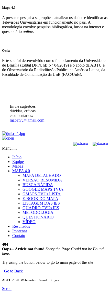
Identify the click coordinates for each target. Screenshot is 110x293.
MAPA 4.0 (21, 171)
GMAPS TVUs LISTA (42, 194)
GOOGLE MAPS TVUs (43, 189)
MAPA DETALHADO (42, 175)
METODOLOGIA (38, 212)
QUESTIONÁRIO (38, 217)
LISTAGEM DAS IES (41, 203)
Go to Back (12, 271)
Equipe (18, 161)
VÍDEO (29, 221)
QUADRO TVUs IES (41, 208)
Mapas (17, 166)
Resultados (21, 226)
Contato (18, 235)
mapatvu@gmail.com (27, 120)
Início (16, 157)
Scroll (7, 288)
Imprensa (19, 231)
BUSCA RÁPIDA (38, 184)
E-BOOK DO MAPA (40, 198)
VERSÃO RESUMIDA (42, 180)
